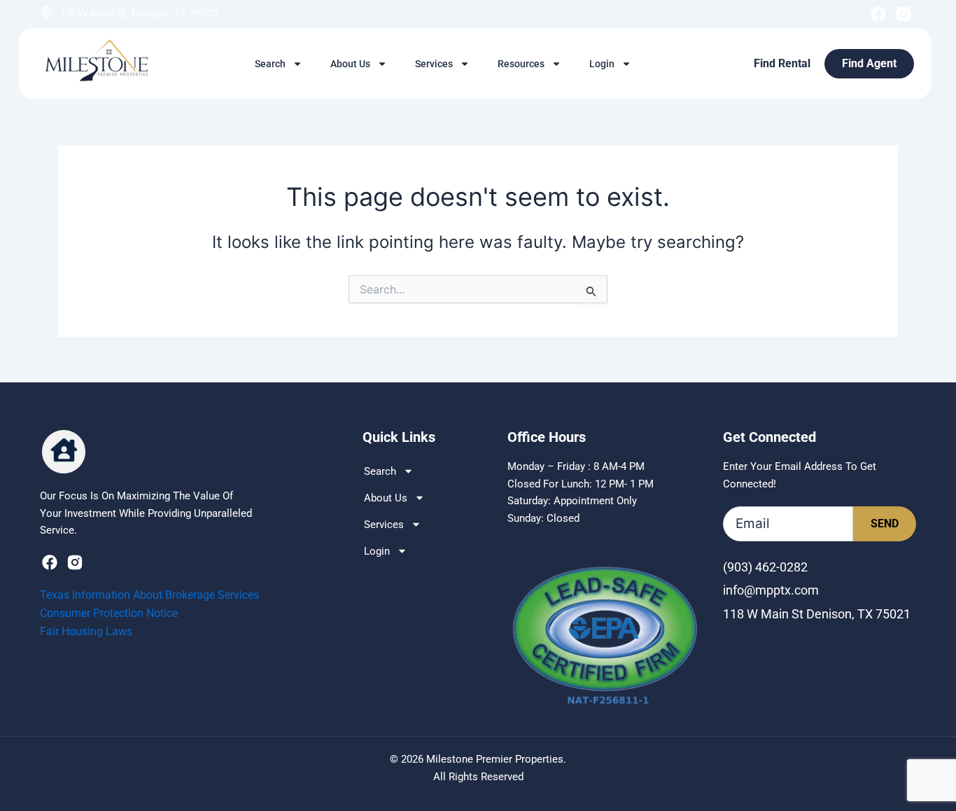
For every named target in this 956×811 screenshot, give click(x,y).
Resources (521, 63)
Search (270, 63)
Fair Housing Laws (86, 631)
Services (434, 63)
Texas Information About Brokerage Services (149, 595)
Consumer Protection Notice (109, 613)
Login (601, 63)
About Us (350, 63)
